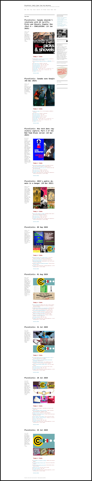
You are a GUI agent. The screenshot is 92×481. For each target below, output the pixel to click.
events (25, 437)
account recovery (26, 332)
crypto (25, 144)
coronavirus (26, 385)
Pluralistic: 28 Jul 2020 (36, 378)
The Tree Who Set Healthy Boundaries (39, 310)
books (25, 142)
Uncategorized (26, 32)
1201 (25, 232)
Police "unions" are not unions (38, 416)
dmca (27, 235)
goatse (25, 387)
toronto (25, 241)
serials (25, 155)
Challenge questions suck (37, 366)
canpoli (29, 87)
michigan (25, 288)
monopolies (27, 90)
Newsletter (38, 9)
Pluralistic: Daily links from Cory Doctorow (37, 5)
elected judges (26, 282)
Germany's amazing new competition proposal (40, 263)
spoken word (28, 240)
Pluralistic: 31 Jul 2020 (36, 327)
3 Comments (25, 41)
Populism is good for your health (39, 312)
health (29, 335)
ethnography (28, 148)
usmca (29, 39)
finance (28, 437)
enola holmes (28, 190)
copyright (29, 334)
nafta (28, 37)
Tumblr (55, 9)
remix (27, 197)
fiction (25, 149)
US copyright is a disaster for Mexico (39, 460)
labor (27, 387)
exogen (27, 335)
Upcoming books (35, 69)
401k (25, 435)
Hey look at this (36, 63)
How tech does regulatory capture (39, 165)
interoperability (26, 89)
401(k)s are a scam (36, 467)
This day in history (36, 64)
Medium (52, 9)
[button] (62, 33)
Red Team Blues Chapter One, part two (39, 167)
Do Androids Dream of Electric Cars (39, 462)
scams (28, 441)
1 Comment (25, 295)
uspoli (25, 40)
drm (24, 335)
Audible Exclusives (36, 412)
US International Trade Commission (27, 160)
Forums (31, 9)
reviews (29, 390)
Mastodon (44, 9)
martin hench (26, 152)
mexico (28, 388)
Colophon (34, 172)
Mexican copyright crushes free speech (39, 410)
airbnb (27, 435)
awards (27, 280)
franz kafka (26, 192)
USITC (29, 161)
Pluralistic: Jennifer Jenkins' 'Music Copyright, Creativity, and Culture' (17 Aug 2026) (62, 25)
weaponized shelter (27, 443)
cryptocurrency (26, 146)
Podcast (34, 9)
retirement (25, 441)
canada (27, 87)
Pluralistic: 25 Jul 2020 (36, 430)
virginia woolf (26, 200)
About (28, 9)
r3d (29, 440)
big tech (29, 141)
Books (25, 9)
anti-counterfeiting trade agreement (27, 141)
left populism (26, 286)
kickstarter (26, 238)
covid (29, 385)
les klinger (28, 194)
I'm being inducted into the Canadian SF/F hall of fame (42, 357)
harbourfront (26, 438)
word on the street (27, 444)
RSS (41, 9)
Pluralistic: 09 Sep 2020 (36, 227)
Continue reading (36, 175)
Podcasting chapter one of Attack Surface (40, 257)
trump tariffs (26, 39)
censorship (25, 334)
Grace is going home (36, 304)
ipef (28, 151)
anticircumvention (26, 34)
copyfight (25, 234)
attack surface (28, 232)
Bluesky (48, 9)
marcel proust (26, 195)
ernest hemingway (26, 191)
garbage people (28, 283)
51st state (25, 33)
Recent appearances (36, 67)
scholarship (28, 154)
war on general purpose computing (27, 341)
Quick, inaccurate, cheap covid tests (39, 417)
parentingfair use (26, 289)
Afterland (34, 408)
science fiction (26, 391)
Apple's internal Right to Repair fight (40, 364)
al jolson (25, 188)
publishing (27, 91)
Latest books (35, 68)
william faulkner (26, 201)
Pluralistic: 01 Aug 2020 (36, 274)
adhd (25, 279)
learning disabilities (27, 285)
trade (29, 157)
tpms (27, 241)
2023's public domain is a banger (39, 213)
